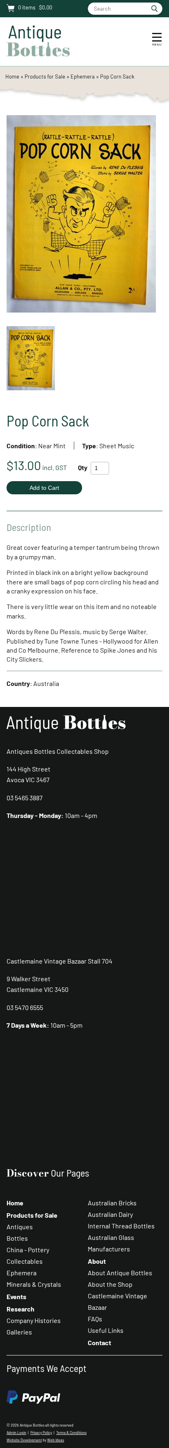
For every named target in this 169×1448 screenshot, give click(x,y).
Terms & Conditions (71, 1432)
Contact (99, 1342)
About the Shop (110, 1284)
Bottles (17, 1238)
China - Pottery (28, 1249)
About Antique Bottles (120, 1273)
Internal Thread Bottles (121, 1226)
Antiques (20, 1226)
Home (12, 76)
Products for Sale (45, 76)
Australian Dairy (110, 1214)
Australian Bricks (112, 1203)
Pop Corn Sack (117, 76)
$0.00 (45, 7)
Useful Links (105, 1330)
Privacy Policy (41, 1432)
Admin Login (16, 1432)
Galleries (19, 1332)
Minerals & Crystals (34, 1284)
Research (20, 1309)
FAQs (95, 1319)
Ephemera (83, 76)
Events (16, 1296)
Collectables (25, 1261)
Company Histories (34, 1320)
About (97, 1261)
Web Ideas (55, 1440)
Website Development (24, 1440)
